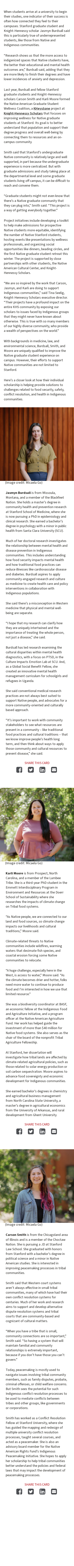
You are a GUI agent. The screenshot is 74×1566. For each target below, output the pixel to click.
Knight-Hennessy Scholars (23, 113)
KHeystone (42, 108)
